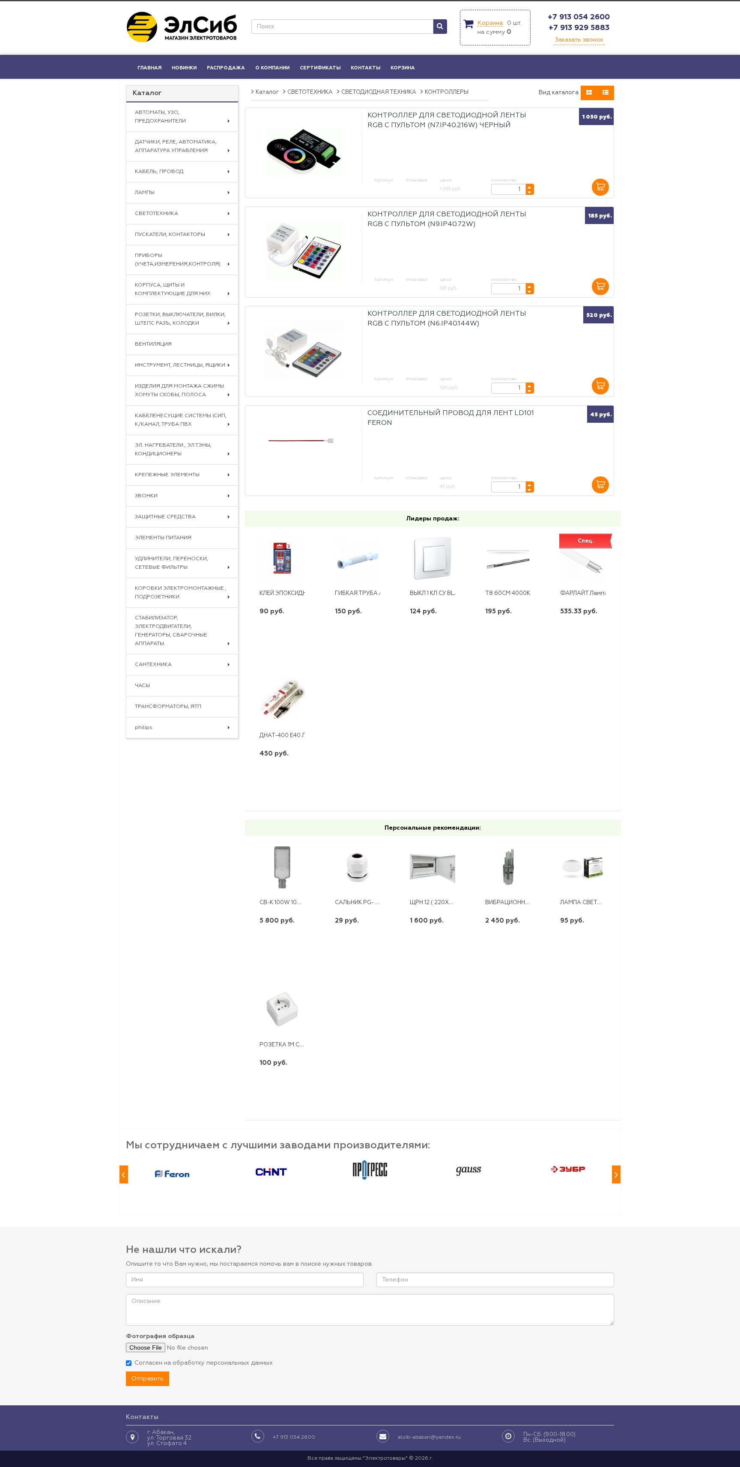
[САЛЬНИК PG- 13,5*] (357, 867)
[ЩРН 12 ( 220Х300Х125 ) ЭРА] (432, 867)
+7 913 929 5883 (579, 28)
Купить (282, 639)
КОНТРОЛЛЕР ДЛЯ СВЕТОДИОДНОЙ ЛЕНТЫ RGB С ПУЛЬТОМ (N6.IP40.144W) (446, 319)
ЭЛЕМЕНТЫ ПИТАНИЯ (163, 538)
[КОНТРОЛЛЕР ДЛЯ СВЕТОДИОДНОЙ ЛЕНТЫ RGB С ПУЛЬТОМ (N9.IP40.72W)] (303, 250)
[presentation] (123, 1174)
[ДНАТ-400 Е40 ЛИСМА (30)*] (282, 700)
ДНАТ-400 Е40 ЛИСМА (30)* (298, 735)
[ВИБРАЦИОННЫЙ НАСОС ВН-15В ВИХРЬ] (508, 867)
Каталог (147, 93)
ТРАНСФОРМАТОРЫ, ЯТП (168, 706)
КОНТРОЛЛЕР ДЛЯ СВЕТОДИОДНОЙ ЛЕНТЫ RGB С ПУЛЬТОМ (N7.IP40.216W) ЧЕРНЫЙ (446, 120)
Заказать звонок (579, 40)
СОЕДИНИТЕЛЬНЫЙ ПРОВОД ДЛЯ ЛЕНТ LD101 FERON (450, 418)
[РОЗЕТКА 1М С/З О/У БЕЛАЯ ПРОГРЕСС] (282, 1009)
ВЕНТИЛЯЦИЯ (153, 344)
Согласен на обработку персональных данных (203, 1363)
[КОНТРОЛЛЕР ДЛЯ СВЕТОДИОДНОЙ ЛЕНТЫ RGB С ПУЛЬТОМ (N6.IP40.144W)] (303, 350)
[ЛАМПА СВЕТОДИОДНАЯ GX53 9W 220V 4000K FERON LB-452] (583, 867)
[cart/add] (600, 187)
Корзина (490, 23)
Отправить (147, 1379)
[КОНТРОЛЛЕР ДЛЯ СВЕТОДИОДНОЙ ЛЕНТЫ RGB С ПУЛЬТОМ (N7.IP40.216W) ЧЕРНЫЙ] (303, 151)
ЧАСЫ (142, 685)
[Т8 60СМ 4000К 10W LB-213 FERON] (508, 558)
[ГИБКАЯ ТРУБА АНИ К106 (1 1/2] (357, 558)
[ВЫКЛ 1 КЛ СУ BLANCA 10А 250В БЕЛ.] (432, 558)
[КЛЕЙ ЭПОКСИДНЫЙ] (282, 558)
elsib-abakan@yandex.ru (429, 1437)
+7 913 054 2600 (579, 17)
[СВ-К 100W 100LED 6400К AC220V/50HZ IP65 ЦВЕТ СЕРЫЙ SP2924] (282, 867)
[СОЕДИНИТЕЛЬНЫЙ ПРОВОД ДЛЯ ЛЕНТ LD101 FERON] (303, 449)
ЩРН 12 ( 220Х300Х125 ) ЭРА (449, 902)
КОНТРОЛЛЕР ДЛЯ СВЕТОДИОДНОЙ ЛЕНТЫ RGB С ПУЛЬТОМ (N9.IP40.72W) (446, 219)
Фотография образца (160, 1336)
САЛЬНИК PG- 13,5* (361, 902)
